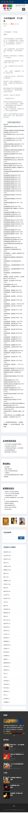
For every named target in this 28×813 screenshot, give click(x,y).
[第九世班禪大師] (22, 521)
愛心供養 (7, 687)
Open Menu (23, 9)
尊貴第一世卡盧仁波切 (17, 793)
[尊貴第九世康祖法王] (7, 779)
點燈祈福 (7, 637)
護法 (6, 577)
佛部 (6, 573)
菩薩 (6, 562)
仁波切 (6, 594)
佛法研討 (7, 559)
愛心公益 (7, 620)
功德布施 (7, 684)
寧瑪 (12, 758)
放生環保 (7, 698)
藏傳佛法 (7, 569)
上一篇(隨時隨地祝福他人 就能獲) (13, 422)
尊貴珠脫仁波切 (15, 785)
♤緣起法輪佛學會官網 (9, 505)
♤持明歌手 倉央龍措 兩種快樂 (11, 491)
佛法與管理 (7, 645)
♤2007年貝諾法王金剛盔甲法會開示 (13, 444)
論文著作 (7, 598)
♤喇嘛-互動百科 (8, 469)
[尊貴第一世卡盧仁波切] (7, 795)
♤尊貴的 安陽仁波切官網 (10, 507)
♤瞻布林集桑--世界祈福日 (10, 452)
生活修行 (7, 584)
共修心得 (7, 666)
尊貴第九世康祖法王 (16, 777)
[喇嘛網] (10, 2)
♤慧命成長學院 (8, 509)
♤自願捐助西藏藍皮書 (9, 450)
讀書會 (6, 659)
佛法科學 (7, 623)
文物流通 (7, 680)
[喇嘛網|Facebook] (2, 2)
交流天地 (7, 555)
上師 (5, 677)
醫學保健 (7, 612)
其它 (5, 695)
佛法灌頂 (7, 670)
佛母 (6, 587)
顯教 (6, 605)
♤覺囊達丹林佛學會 (9, 503)
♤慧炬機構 (6, 467)
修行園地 (7, 609)
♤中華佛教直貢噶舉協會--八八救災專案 (13, 448)
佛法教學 (7, 552)
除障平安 (7, 630)
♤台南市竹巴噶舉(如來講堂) (11, 470)
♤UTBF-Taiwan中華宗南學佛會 (11, 493)
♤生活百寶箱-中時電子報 (10, 446)
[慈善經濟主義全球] (12, 2)
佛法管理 (7, 627)
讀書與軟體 (7, 662)
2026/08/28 (17, 768)
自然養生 (7, 648)
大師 (6, 602)
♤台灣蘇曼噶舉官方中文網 (10, 495)
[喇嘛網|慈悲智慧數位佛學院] (5, 2)
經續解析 (7, 580)
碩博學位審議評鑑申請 (14, 122)
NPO (6, 673)
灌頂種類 (7, 655)
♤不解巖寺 (6, 472)
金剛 (6, 616)
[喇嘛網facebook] (14, 806)
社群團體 (7, 702)
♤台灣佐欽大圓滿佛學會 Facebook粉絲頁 (13, 498)
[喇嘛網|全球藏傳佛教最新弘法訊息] (7, 2)
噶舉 (12, 749)
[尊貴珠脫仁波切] (7, 787)
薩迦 (12, 768)
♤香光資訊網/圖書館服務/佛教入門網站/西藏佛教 (13, 475)
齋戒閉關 (7, 641)
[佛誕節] (14, 521)
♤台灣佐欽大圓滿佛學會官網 (11, 501)
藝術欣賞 (7, 591)
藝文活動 (7, 652)
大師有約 (7, 566)
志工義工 (7, 634)
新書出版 (7, 691)
